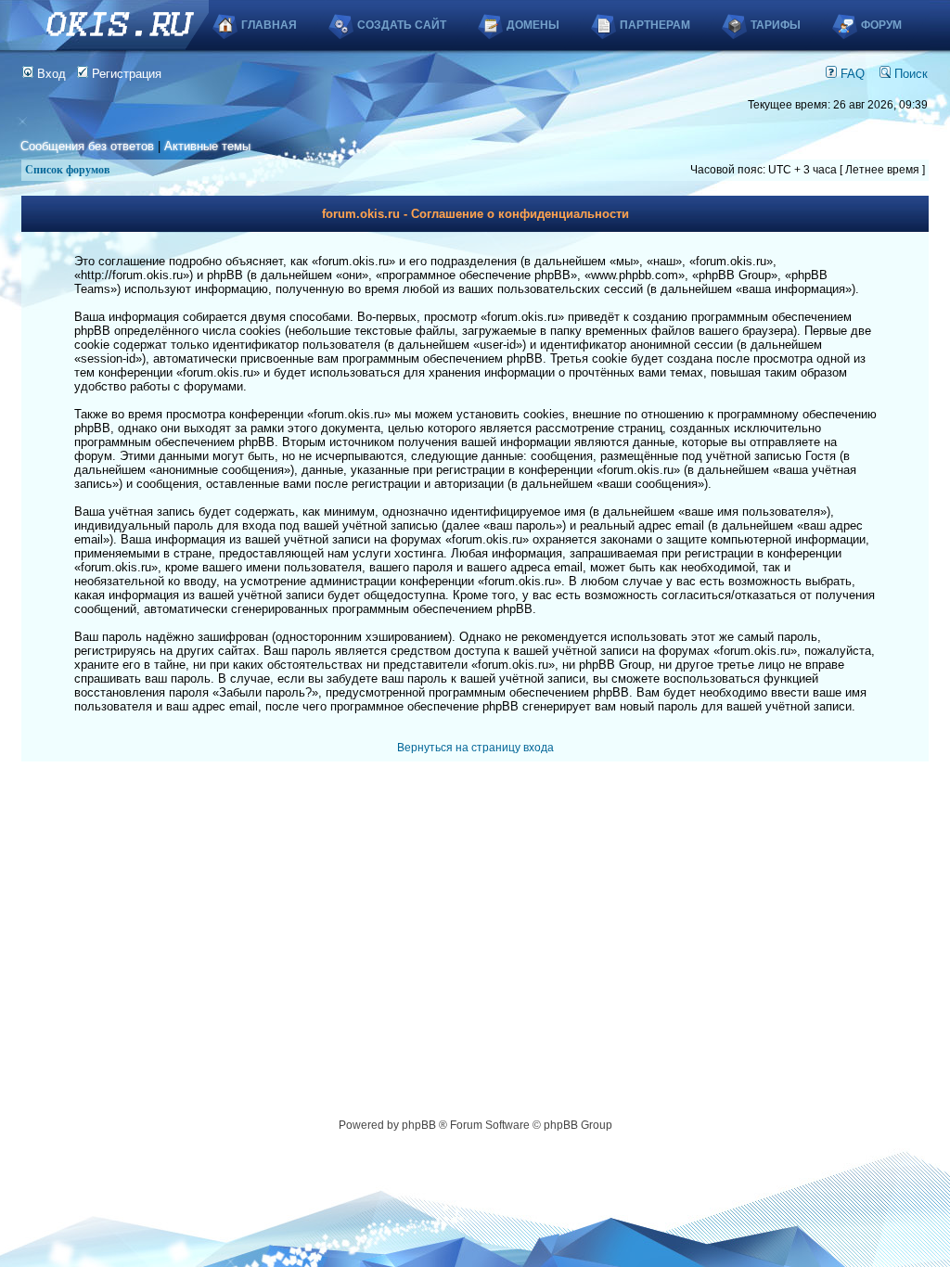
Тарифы (776, 25)
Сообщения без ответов (87, 146)
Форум (881, 25)
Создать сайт (401, 25)
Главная (269, 25)
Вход (49, 74)
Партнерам (655, 25)
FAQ (851, 74)
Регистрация (124, 74)
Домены (533, 25)
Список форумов (67, 169)
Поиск (909, 74)
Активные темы (207, 146)
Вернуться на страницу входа (475, 747)
